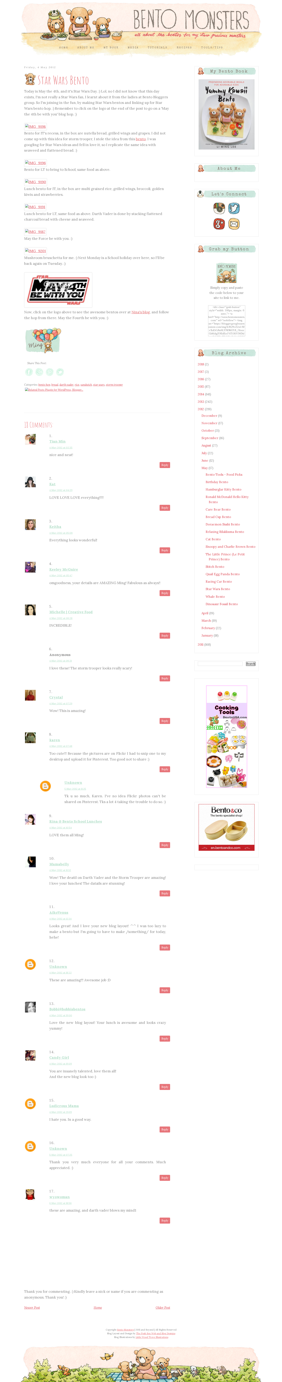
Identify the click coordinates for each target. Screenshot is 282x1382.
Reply (164, 465)
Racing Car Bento (219, 581)
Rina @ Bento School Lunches (75, 821)
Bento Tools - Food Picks (224, 475)
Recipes (184, 47)
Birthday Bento (217, 482)
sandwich (86, 384)
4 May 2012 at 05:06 (61, 532)
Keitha (55, 526)
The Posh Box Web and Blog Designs (155, 1333)
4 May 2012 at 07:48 (60, 745)
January (207, 635)
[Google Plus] (219, 230)
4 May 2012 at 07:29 (60, 703)
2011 (201, 644)
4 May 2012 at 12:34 (60, 918)
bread (54, 384)
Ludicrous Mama (64, 1106)
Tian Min (57, 441)
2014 (201, 394)
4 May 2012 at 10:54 (60, 827)
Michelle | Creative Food (71, 612)
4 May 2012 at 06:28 (60, 618)
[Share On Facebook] (29, 376)
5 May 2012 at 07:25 (60, 1154)
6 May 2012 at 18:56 (60, 1203)
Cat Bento (213, 539)
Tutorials (158, 47)
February (208, 628)
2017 (201, 372)
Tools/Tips (212, 47)
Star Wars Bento (218, 589)
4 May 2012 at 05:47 (60, 575)
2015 (201, 387)
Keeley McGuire (63, 569)
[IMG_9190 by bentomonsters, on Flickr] (35, 182)
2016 (201, 379)
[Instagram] (219, 214)
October (208, 431)
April (205, 613)
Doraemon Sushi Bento (223, 524)
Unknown (73, 782)
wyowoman (59, 1197)
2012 (201, 409)
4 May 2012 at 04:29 (60, 490)
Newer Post (32, 1308)
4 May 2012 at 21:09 (60, 1111)
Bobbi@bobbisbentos (67, 1009)
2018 (201, 364)
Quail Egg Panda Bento (223, 574)
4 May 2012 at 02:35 (60, 447)
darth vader (66, 384)
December (209, 416)
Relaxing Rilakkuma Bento (225, 532)
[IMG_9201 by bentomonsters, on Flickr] (35, 251)
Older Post (163, 1308)
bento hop (44, 384)
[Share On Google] (39, 376)
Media (133, 47)
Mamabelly (59, 864)
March (206, 621)
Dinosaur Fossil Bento (222, 604)
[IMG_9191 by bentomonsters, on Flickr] (35, 207)
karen (54, 740)
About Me (86, 47)
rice (77, 384)
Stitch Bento (215, 567)
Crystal (56, 697)
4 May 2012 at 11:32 (60, 870)
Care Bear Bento (218, 509)
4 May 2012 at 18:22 (60, 972)
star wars (99, 384)
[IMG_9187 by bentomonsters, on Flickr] (35, 231)
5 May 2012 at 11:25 (75, 788)
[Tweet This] (60, 376)
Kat (52, 484)
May (205, 468)
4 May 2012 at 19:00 (60, 1015)
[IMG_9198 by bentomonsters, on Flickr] (35, 126)
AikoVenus (58, 912)
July (204, 453)
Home (63, 47)
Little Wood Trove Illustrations (152, 1337)
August (206, 445)
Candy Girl (59, 1057)
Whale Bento (215, 597)
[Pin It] (50, 376)
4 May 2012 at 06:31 (60, 660)
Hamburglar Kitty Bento (223, 489)
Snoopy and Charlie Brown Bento (230, 547)
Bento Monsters (125, 1329)
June (205, 460)
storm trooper (114, 384)
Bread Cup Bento (218, 517)
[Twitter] (234, 214)
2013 (201, 402)
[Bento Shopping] (226, 788)
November (209, 423)
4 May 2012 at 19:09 (60, 1063)
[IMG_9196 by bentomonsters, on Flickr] (35, 163)
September (210, 438)
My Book (111, 47)
